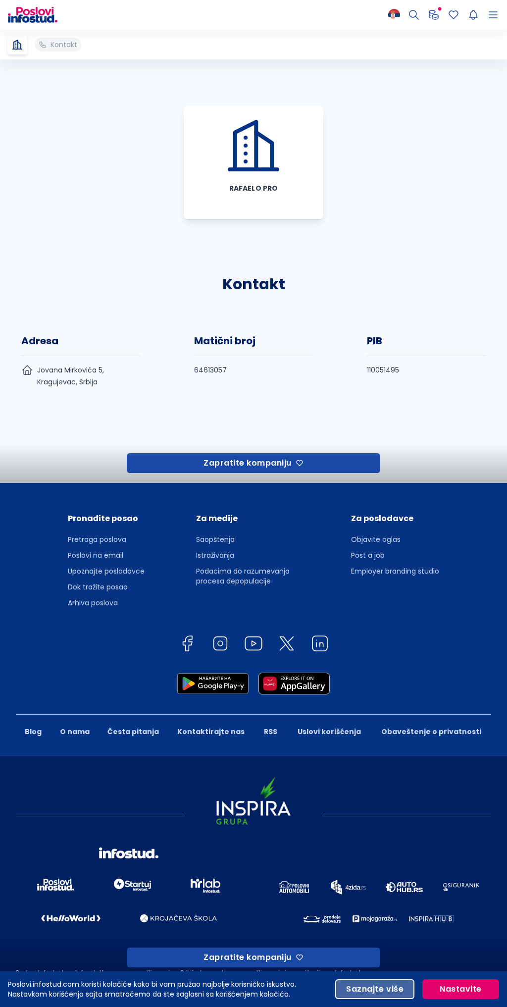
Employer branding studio (395, 571)
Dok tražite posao (98, 587)
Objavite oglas (376, 539)
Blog (33, 732)
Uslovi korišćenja (329, 732)
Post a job (368, 555)
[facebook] (187, 645)
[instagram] (220, 645)
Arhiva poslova (93, 603)
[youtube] (253, 645)
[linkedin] (320, 645)
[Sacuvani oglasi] (453, 15)
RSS (270, 732)
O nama (75, 732)
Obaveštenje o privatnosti (431, 732)
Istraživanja (215, 555)
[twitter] (287, 645)
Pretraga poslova (97, 539)
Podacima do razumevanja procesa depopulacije (243, 576)
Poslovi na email (95, 555)
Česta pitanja (133, 732)
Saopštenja (215, 539)
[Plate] (434, 15)
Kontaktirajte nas (211, 732)
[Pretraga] (414, 15)
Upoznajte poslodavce (106, 571)
